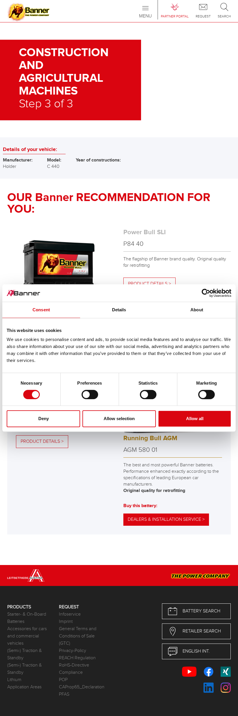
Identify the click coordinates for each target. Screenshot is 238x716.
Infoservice (70, 614)
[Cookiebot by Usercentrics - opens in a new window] (206, 293)
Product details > (42, 441)
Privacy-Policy (72, 650)
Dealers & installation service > (166, 519)
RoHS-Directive (74, 665)
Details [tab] (119, 309)
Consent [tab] (41, 309)
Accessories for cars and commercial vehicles (27, 636)
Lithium (14, 680)
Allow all (194, 418)
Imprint (66, 621)
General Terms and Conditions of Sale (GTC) (77, 636)
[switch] (90, 394)
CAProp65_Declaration (80, 687)
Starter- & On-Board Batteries (26, 618)
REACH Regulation (77, 658)
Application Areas (24, 687)
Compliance (71, 672)
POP (63, 680)
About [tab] (196, 309)
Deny (43, 418)
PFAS (64, 694)
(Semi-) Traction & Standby (24, 654)
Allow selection (119, 418)
